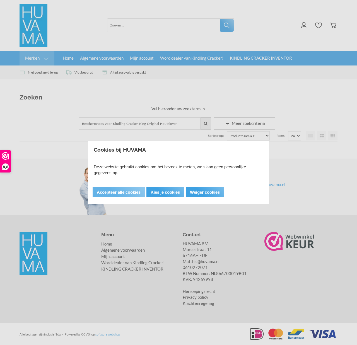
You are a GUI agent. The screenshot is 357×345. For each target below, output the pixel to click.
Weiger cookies (205, 192)
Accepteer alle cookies (119, 192)
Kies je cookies (165, 192)
